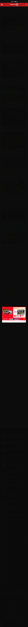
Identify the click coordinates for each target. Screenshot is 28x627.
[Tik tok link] (16, 2)
